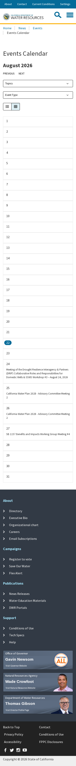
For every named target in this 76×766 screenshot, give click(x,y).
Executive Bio (18, 518)
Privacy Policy (13, 734)
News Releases (19, 594)
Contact (22, 4)
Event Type (11, 95)
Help (12, 642)
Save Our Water (19, 566)
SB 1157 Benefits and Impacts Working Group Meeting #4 (38, 434)
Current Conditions (43, 4)
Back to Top (11, 727)
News (22, 28)
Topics (9, 83)
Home (7, 28)
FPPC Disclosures (51, 742)
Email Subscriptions (23, 539)
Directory (15, 511)
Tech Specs (16, 635)
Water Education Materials (27, 601)
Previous (9, 73)
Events (37, 28)
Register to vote (20, 559)
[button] (7, 106)
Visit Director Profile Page (17, 710)
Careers (14, 532)
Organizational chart (24, 525)
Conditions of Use (21, 628)
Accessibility (12, 742)
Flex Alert (15, 573)
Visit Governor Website (16, 665)
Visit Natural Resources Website (20, 687)
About (8, 4)
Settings (65, 4)
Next (22, 73)
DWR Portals (18, 607)
